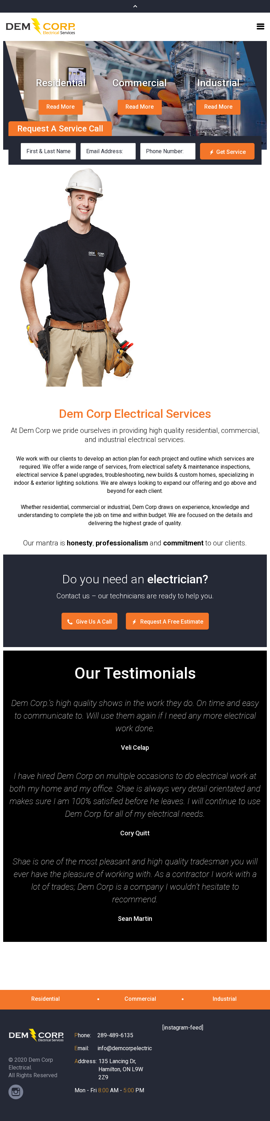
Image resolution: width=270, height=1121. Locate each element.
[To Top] (255, 1101)
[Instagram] (15, 1092)
